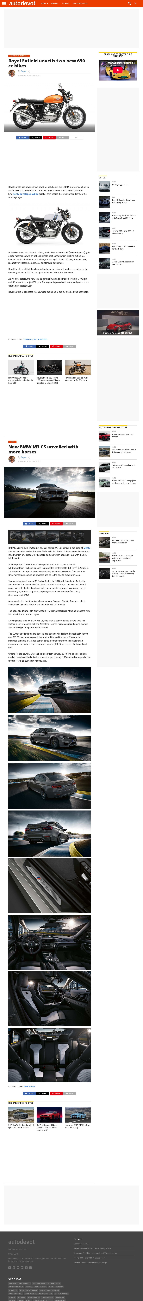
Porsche (13, 1290)
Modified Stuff (80, 3)
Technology (47, 1297)
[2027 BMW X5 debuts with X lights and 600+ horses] (21, 1121)
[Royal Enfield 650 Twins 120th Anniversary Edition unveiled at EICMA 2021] (49, 374)
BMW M (32, 1086)
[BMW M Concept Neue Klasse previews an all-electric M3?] (49, 1121)
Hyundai (59, 1287)
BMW (25, 1086)
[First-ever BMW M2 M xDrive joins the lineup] (77, 1121)
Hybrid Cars (40, 1287)
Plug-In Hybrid (61, 1294)
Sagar (23, 71)
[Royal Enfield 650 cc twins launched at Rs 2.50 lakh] (77, 374)
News (43, 3)
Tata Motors (31, 1294)
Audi (22, 1290)
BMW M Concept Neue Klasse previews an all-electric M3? (47, 1127)
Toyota (29, 1287)
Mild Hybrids (53, 1290)
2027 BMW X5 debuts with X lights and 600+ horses (21, 1126)
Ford (42, 1290)
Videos (65, 3)
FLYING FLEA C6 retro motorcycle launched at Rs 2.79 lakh (20, 380)
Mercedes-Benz (16, 1287)
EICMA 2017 (28, 339)
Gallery (54, 3)
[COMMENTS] (76, 137)
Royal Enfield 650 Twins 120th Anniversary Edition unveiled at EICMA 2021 (48, 380)
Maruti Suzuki (15, 1294)
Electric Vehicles (41, 1283)
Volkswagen (31, 1290)
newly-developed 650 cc (25, 194)
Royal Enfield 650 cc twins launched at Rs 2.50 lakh (76, 379)
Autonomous (34, 1297)
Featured (55, 1283)
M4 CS (87, 548)
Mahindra (60, 1297)
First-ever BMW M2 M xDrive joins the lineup (77, 1126)
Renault (21, 1297)
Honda (12, 1297)
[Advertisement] (71, 28)
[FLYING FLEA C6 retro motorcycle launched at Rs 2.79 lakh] (21, 374)
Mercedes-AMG (45, 1294)
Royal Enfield (40, 339)
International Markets (19, 1283)
